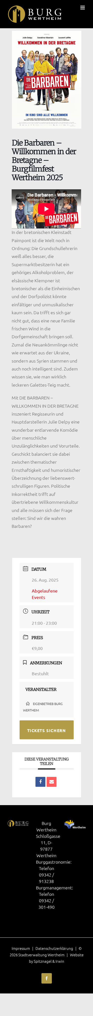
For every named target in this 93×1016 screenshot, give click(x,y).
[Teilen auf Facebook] (40, 782)
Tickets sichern (46, 730)
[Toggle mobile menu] (83, 7)
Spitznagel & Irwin (49, 961)
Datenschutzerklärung (54, 948)
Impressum (21, 948)
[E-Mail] (52, 782)
